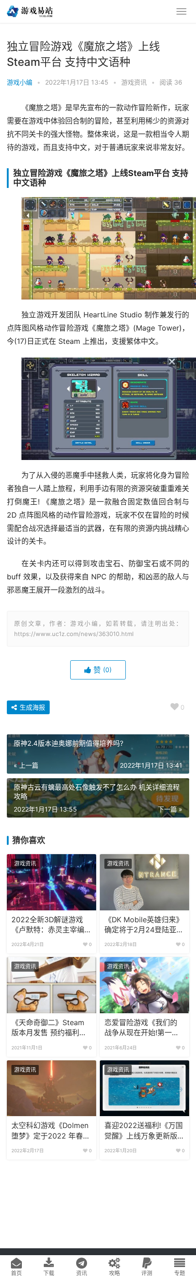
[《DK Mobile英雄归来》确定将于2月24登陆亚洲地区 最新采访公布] (144, 882)
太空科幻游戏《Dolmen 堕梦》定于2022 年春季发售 (50, 1131)
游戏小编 (19, 82)
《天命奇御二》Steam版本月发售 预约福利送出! (49, 1028)
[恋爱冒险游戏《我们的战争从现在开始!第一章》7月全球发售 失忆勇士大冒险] (144, 985)
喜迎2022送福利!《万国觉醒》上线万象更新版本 (143, 1131)
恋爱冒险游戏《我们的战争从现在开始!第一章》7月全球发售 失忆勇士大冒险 (144, 1028)
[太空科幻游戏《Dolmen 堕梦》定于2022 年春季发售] (51, 1088)
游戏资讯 (134, 82)
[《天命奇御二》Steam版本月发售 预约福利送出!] (51, 985)
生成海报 (31, 707)
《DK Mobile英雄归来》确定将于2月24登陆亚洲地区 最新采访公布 (144, 925)
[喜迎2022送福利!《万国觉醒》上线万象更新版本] (144, 1088)
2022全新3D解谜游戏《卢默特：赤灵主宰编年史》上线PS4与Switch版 (47, 925)
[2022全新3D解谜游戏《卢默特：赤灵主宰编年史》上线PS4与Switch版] (51, 882)
